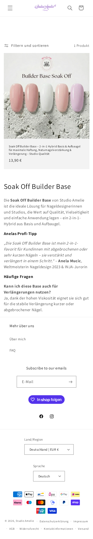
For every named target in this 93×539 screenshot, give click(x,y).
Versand (83, 528)
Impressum (80, 521)
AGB (12, 528)
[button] (10, 7)
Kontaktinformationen (58, 528)
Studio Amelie (25, 521)
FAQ (13, 350)
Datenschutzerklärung (54, 521)
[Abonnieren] (70, 382)
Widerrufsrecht (29, 528)
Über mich (18, 339)
